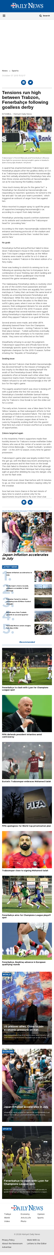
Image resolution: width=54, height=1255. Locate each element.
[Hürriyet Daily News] (27, 6)
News (5, 71)
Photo (23, 1221)
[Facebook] (23, 82)
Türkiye (7, 1214)
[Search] (40, 16)
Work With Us (33, 1240)
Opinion (41, 1214)
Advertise (6, 1247)
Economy (25, 1214)
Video (7, 1221)
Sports (15, 71)
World (7, 1218)
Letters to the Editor (37, 1244)
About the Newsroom (12, 1244)
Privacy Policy (8, 1240)
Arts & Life (26, 1218)
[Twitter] (30, 82)
